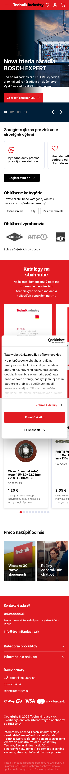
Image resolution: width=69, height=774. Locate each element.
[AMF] (37, 237)
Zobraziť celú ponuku (21, 97)
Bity (33, 211)
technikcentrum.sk (17, 691)
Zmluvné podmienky (46, 769)
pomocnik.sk (13, 684)
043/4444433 (14, 614)
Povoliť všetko (34, 417)
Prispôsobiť (32, 429)
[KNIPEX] (14, 237)
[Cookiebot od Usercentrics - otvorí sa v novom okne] (49, 340)
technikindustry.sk (22, 678)
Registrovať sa (19, 178)
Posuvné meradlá (53, 211)
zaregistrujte (15, 502)
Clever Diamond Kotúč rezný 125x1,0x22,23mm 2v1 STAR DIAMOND (25, 475)
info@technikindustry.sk (21, 631)
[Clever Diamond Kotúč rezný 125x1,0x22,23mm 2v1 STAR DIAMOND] (26, 451)
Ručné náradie (15, 211)
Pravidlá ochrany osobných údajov (39, 765)
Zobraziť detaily (46, 405)
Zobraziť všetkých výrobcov (22, 249)
